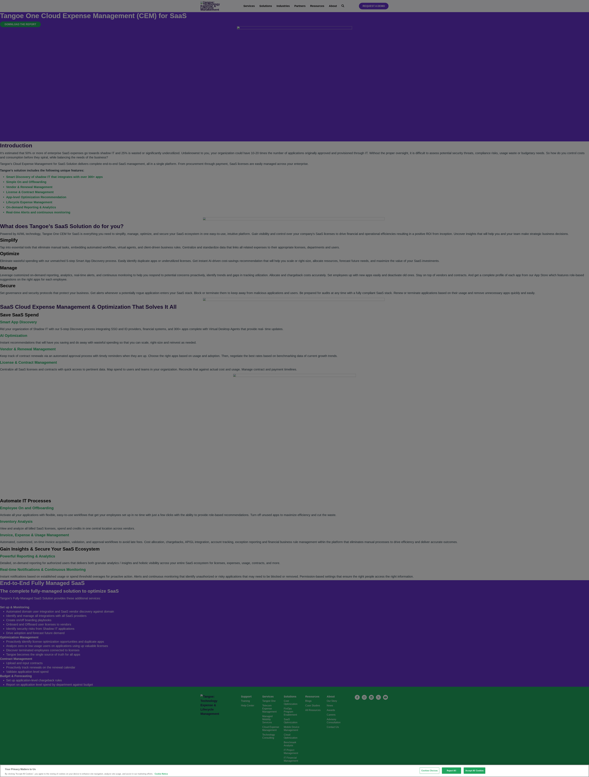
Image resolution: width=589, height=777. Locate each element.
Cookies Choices (429, 770)
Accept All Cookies (474, 770)
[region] (294, 771)
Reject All (451, 770)
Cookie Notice (161, 774)
